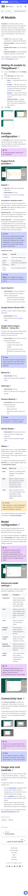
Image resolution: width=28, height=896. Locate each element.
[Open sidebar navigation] (2, 11)
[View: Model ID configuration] (14, 571)
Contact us (14, 859)
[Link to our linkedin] (19, 866)
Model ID (9, 93)
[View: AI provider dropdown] (14, 173)
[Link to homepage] (10, 6)
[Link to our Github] (7, 866)
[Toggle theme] (17, 6)
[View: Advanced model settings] (14, 685)
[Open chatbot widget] (26, 893)
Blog (14, 855)
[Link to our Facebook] (14, 866)
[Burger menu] (25, 6)
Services (14, 857)
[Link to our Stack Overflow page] (12, 866)
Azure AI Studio (13, 295)
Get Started (14, 848)
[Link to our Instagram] (17, 866)
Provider (9, 84)
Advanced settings (12, 99)
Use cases (14, 852)
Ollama (3, 449)
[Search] (20, 6)
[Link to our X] (22, 866)
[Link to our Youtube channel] (9, 866)
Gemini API (4, 312)
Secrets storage (9, 152)
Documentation (14, 850)
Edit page (5, 827)
